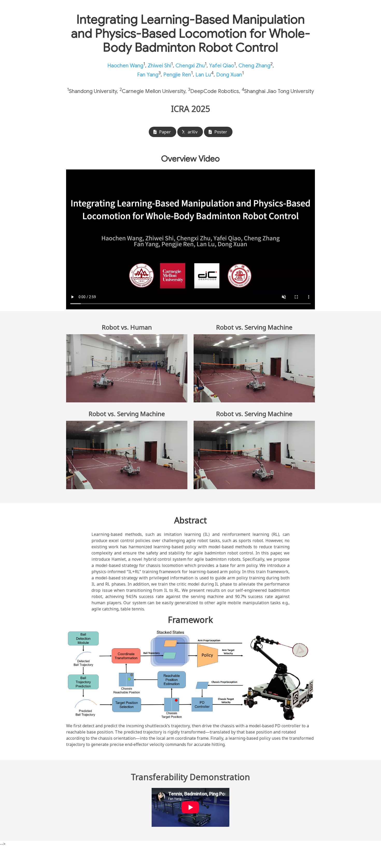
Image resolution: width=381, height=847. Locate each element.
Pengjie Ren (177, 74)
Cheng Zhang (254, 65)
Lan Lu (203, 74)
